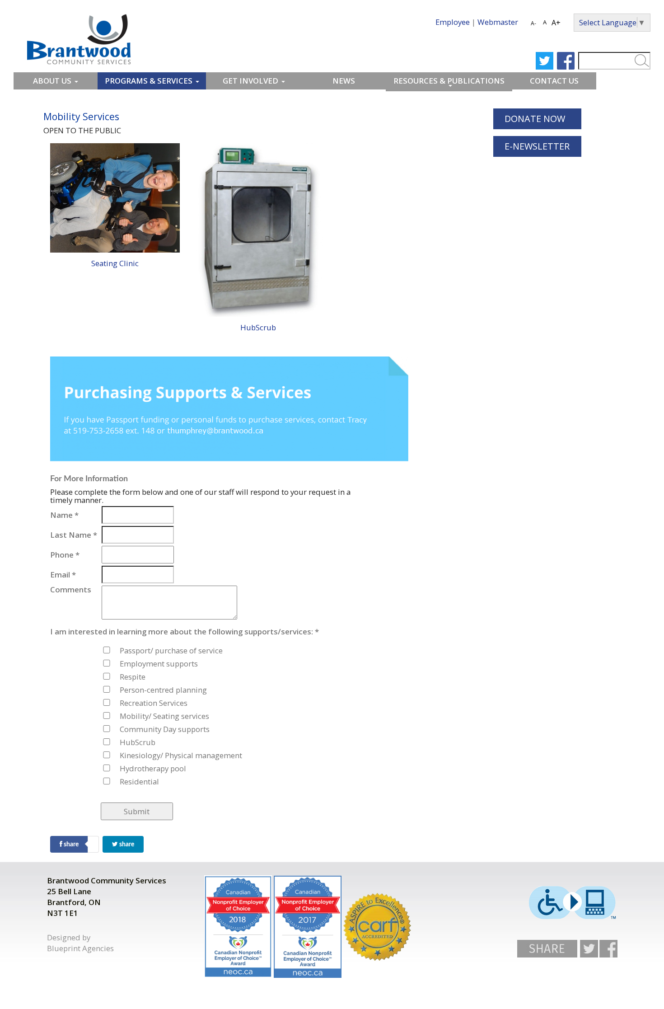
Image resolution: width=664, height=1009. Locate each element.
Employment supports (131, 663)
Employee (452, 22)
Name (64, 515)
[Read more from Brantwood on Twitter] (544, 61)
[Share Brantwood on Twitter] (589, 948)
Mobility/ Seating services (131, 716)
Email (63, 575)
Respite (131, 676)
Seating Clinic (115, 263)
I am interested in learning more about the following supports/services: (75, 632)
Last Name (73, 535)
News (343, 80)
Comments (70, 590)
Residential (131, 781)
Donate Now (535, 119)
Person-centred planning (131, 690)
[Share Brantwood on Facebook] (547, 948)
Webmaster (497, 22)
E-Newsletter (537, 146)
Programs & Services (148, 80)
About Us (52, 80)
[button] (137, 811)
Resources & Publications (449, 80)
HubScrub (258, 327)
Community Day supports (131, 729)
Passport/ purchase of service (131, 650)
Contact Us (554, 80)
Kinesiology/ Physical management (131, 755)
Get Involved (250, 80)
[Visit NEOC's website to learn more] (238, 926)
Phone (64, 555)
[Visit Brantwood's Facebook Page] (608, 948)
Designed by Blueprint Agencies (80, 942)
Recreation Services (131, 703)
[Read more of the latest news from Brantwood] (377, 927)
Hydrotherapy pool (131, 768)
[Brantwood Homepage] (79, 38)
